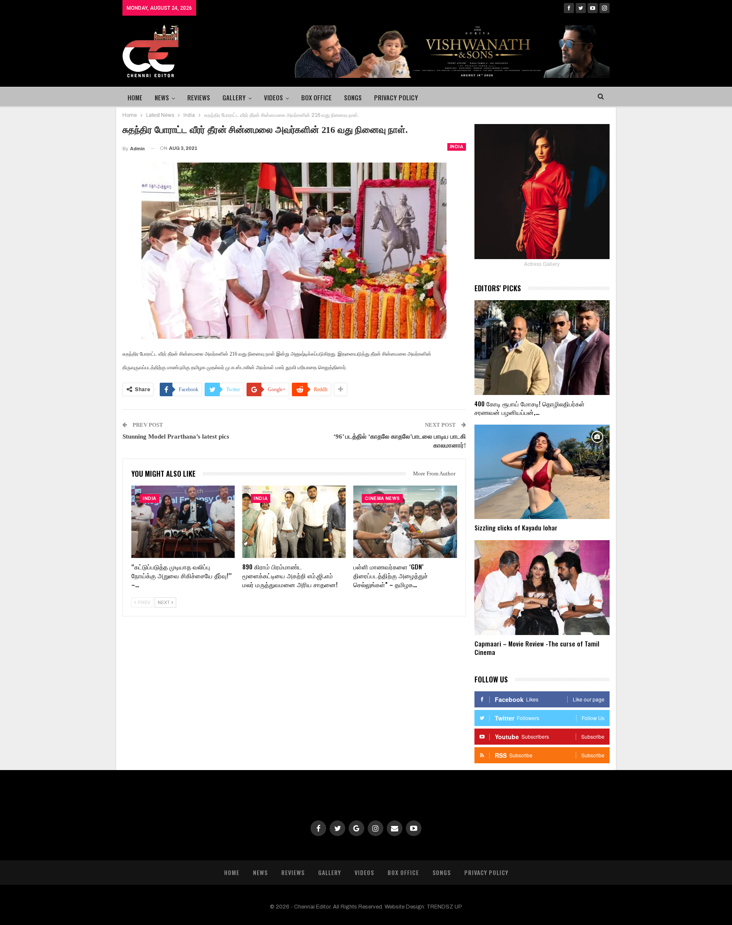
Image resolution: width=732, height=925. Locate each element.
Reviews (198, 97)
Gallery (234, 97)
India (456, 146)
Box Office (316, 97)
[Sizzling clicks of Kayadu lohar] (542, 472)
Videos (273, 97)
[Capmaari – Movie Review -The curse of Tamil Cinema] (542, 587)
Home (135, 97)
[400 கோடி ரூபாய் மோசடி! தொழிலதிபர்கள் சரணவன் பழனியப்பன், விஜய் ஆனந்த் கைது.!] (542, 347)
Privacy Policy (396, 97)
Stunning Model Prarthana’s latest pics (175, 436)
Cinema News (382, 498)
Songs (353, 97)
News (162, 97)
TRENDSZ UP (444, 907)
